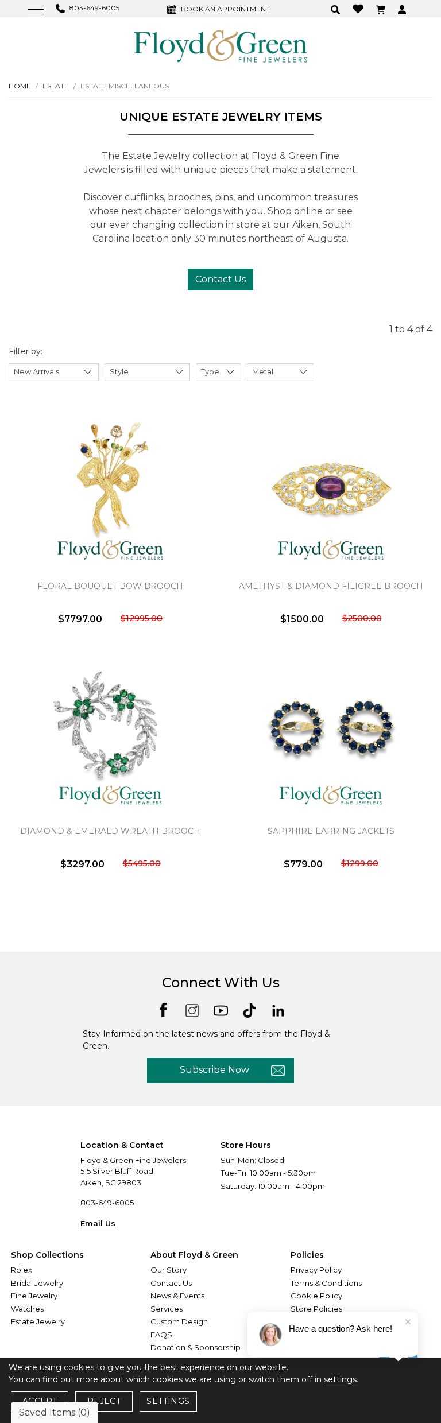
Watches (27, 1308)
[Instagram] (192, 1009)
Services (166, 1308)
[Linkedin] (278, 1009)
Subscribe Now (214, 1069)
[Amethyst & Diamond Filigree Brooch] (330, 490)
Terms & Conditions (326, 1283)
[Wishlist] (359, 8)
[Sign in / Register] (403, 9)
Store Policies (316, 1308)
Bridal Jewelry (37, 1283)
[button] (337, 9)
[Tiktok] (249, 1009)
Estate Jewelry (38, 1321)
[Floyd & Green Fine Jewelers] (220, 45)
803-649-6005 (107, 1202)
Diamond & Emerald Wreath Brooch (110, 831)
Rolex (21, 1269)
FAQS (161, 1334)
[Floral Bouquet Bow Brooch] (110, 490)
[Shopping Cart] (382, 9)
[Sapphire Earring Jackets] (330, 735)
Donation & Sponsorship (195, 1347)
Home (20, 86)
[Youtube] (221, 1009)
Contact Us (220, 279)
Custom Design (179, 1321)
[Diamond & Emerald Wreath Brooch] (110, 735)
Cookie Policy (316, 1295)
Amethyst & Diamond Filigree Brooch (331, 586)
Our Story (168, 1269)
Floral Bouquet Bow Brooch (110, 586)
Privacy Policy (316, 1269)
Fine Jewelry (34, 1295)
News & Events (177, 1295)
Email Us (97, 1223)
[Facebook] (163, 1009)
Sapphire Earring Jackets (331, 831)
